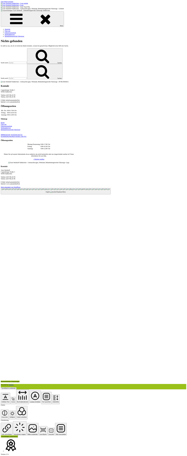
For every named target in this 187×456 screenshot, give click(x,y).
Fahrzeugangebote (10, 33)
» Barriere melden (38, 159)
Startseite (7, 29)
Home (3, 122)
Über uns (7, 31)
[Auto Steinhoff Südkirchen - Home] (14, 3)
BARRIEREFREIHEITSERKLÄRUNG (13, 136)
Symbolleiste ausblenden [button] (9, 388)
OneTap (11, 385)
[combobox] (56, 191)
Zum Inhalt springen (7, 1)
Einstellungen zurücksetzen (9, 436)
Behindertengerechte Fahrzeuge (14, 36)
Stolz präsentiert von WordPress (10, 187)
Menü (61, 26)
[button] (5, 398)
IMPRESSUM (5, 135)
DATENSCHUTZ (16, 135)
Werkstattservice (10, 34)
